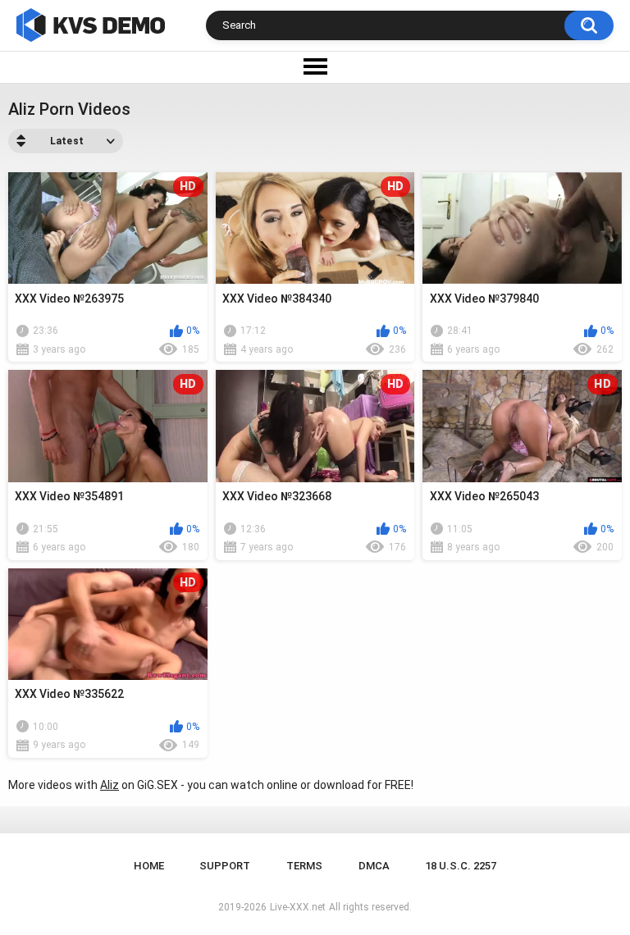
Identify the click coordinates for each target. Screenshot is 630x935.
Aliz (109, 784)
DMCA (374, 866)
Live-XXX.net (298, 907)
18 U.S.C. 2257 (460, 866)
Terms (304, 866)
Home (149, 866)
